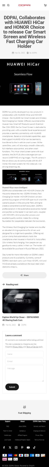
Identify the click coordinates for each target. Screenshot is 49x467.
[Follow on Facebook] (4, 447)
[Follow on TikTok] (34, 447)
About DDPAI (22, 426)
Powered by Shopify (27, 466)
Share (26, 275)
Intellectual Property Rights (22, 440)
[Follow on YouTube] (28, 447)
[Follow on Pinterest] (22, 447)
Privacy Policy (18, 347)
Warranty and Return (39, 426)
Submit (12, 387)
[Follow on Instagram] (16, 447)
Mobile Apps (7, 435)
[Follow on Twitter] (10, 447)
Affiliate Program (22, 435)
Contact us (23, 431)
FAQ (7, 426)
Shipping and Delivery (39, 431)
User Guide (7, 440)
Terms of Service (32, 347)
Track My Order (7, 431)
